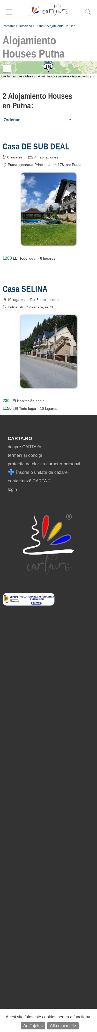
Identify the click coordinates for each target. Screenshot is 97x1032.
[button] (47, 63)
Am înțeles (33, 1025)
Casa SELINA (25, 289)
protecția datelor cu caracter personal (44, 463)
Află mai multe (63, 1025)
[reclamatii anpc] (29, 604)
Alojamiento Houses (61, 26)
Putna (39, 26)
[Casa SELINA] (48, 383)
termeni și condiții (25, 455)
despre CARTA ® (24, 446)
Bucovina (25, 26)
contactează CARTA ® (29, 480)
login (12, 489)
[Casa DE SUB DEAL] (48, 241)
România (9, 26)
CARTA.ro (20, 438)
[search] (88, 14)
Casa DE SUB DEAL (36, 146)
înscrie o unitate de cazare (41, 472)
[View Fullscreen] (7, 68)
